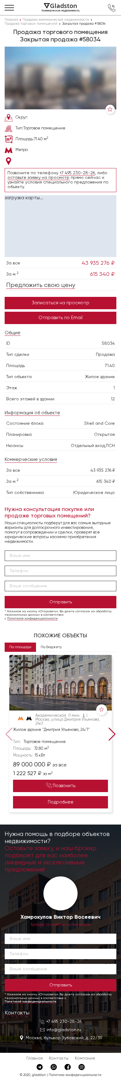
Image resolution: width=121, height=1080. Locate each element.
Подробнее (61, 802)
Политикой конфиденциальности (32, 618)
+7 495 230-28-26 (77, 173)
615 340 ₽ (102, 274)
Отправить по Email (60, 317)
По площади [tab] (20, 647)
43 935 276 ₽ (98, 263)
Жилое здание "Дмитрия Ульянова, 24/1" (51, 730)
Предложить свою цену (40, 285)
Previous (8, 733)
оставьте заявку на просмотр (38, 177)
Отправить (60, 602)
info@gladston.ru (64, 1030)
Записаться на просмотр (60, 303)
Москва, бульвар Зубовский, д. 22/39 (64, 1038)
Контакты (17, 1013)
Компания (85, 1058)
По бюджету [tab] (51, 647)
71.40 (110, 366)
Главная (34, 1058)
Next (113, 733)
